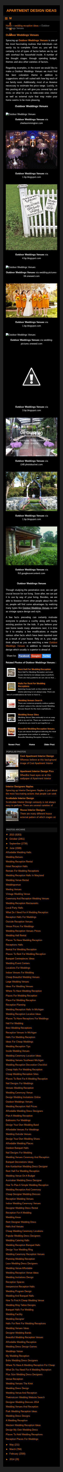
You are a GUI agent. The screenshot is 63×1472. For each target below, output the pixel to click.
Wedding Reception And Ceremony (23, 1189)
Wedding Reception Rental (19, 861)
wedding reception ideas (26, 25)
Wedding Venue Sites (28, 715)
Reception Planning (15, 1004)
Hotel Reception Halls (17, 866)
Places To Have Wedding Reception (24, 940)
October (13, 839)
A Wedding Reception (16, 1420)
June (12, 848)
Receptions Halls (14, 944)
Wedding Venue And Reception (21, 1392)
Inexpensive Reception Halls (20, 1286)
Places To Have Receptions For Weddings (27, 1018)
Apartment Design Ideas (31, 10)
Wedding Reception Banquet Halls (23, 1245)
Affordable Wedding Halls (18, 852)
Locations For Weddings (18, 968)
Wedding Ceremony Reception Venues (25, 1254)
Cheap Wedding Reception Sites (22, 1074)
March (12, 1449)
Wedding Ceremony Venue (19, 1092)
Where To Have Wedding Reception (24, 991)
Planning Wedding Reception (20, 1259)
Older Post (49, 744)
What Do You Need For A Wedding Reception (28, 1369)
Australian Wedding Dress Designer (24, 1180)
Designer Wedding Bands (18, 1332)
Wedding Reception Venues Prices (23, 931)
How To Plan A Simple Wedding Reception (27, 1185)
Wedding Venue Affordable (19, 1268)
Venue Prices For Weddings (20, 926)
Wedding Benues (14, 857)
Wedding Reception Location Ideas (23, 1014)
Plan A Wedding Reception (19, 1115)
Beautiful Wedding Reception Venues (36, 729)
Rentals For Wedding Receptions (22, 871)
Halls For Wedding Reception (20, 1037)
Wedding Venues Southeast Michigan (25, 1060)
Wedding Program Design (18, 1291)
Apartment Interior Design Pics (37, 771)
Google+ (36, 656)
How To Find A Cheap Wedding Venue (25, 1300)
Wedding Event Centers (18, 963)
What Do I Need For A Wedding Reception (27, 912)
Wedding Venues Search (30, 700)
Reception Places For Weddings (22, 1439)
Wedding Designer (15, 1319)
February (14, 1453)
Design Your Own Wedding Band (22, 1125)
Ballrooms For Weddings (18, 1120)
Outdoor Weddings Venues (33, 40)
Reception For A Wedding (18, 1212)
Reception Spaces (15, 1282)
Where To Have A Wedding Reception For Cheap (30, 1365)
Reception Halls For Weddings (21, 917)
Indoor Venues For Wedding (20, 972)
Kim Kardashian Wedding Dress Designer (27, 1166)
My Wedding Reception (17, 1356)
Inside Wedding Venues (18, 1051)
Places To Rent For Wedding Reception (26, 954)
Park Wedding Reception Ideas (21, 1411)
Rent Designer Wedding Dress (21, 1222)
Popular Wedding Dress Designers (23, 1235)
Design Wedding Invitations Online (23, 1097)
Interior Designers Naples (19, 786)
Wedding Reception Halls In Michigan (25, 1009)
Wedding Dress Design (17, 1388)
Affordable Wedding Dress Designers (24, 1111)
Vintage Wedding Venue (18, 894)
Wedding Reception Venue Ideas (22, 1272)
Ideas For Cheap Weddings (19, 1041)
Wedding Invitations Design (19, 1277)
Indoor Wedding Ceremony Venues (23, 1203)
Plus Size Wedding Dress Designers (24, 1374)
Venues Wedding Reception (20, 1088)
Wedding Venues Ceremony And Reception (27, 1157)
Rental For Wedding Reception (21, 949)
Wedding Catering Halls (17, 1240)
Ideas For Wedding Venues (19, 986)
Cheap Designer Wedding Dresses (23, 1194)
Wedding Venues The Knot (19, 1383)
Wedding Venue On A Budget (20, 1175)
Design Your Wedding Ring (19, 1249)
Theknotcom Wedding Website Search (25, 1397)
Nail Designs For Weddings (19, 1083)
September (15, 843)
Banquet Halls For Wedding (19, 1309)
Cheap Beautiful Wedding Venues (23, 977)
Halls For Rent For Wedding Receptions (26, 1323)
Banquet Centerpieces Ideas (20, 958)
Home (9, 25)
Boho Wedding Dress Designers (22, 1360)
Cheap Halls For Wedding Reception (24, 1069)
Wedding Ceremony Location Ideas (23, 1055)
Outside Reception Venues (19, 921)
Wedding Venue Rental (17, 880)
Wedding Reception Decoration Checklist (26, 1064)
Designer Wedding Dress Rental (22, 1208)
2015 (12, 834)
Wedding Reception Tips (18, 1046)
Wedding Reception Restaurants (22, 903)
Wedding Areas (13, 1217)
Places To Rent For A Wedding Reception (27, 1078)
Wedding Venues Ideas (17, 1328)
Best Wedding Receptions (19, 1028)
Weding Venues (14, 889)
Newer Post (14, 744)
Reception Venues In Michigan (21, 1032)
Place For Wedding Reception (21, 1000)
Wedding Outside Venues (18, 1134)
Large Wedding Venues (17, 981)
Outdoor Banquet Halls (17, 1148)
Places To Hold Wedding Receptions (24, 1434)
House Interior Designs (32, 810)
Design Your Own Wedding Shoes (23, 1139)
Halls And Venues (15, 1226)
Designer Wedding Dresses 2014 (22, 1402)
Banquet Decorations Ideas (19, 1162)
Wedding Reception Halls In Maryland (25, 875)
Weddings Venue (14, 1351)
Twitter (46, 656)
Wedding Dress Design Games (21, 1346)
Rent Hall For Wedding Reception (34, 669)
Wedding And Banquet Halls (20, 1296)
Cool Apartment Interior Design (37, 756)
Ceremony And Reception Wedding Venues (27, 898)
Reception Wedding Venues (20, 1199)
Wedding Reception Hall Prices (21, 1106)
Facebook (24, 656)
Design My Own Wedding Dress (22, 1429)
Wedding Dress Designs (18, 1416)
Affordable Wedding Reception (21, 1342)
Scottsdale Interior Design (20, 798)
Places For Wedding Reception (21, 995)
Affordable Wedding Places (19, 1143)
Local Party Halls (14, 907)
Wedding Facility (14, 1314)
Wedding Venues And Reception (22, 1406)
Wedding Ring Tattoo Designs (21, 1305)
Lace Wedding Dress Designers (22, 1263)
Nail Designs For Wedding (19, 1152)
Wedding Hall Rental (16, 935)
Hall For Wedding (14, 1023)
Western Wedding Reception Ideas (23, 1425)
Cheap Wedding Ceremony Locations (24, 1231)
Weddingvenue (13, 884)
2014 (12, 1459)
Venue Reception (14, 1379)
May (12, 1444)
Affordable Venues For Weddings (22, 1129)
